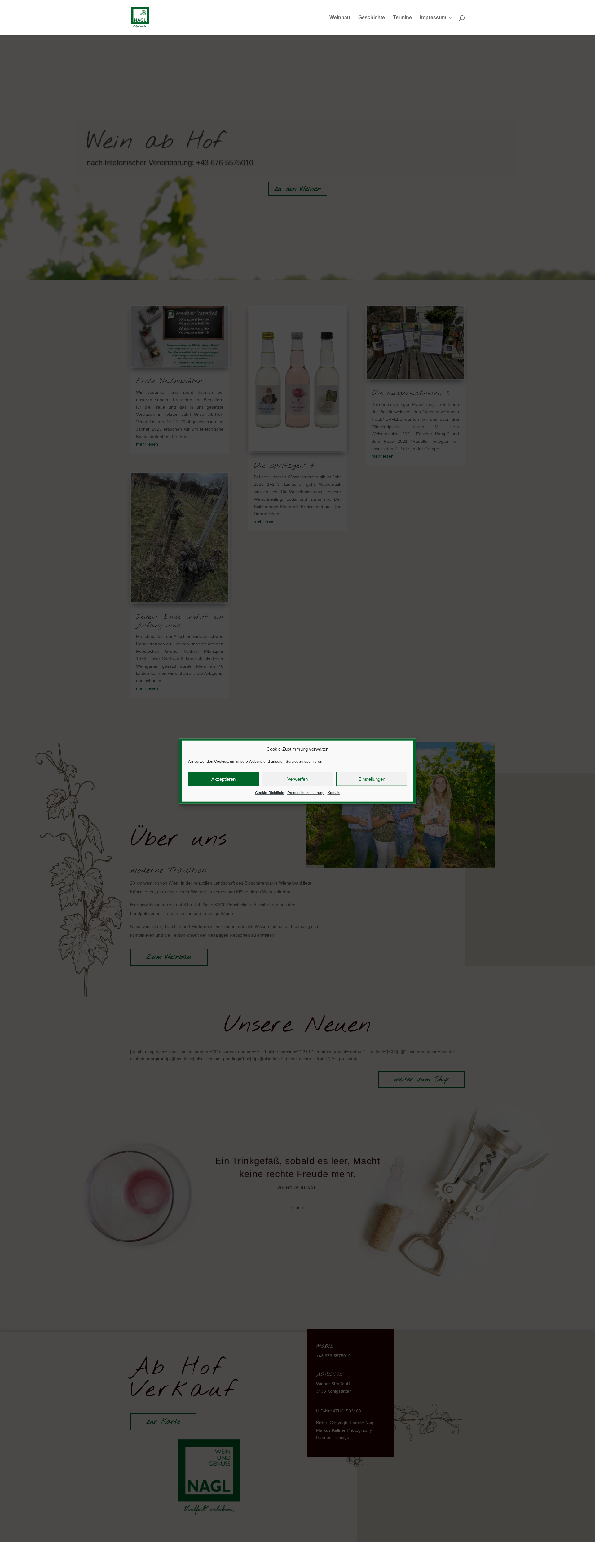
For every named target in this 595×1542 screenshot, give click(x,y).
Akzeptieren (223, 779)
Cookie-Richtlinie (269, 793)
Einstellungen (371, 779)
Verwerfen (297, 779)
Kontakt (334, 793)
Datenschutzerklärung (305, 793)
